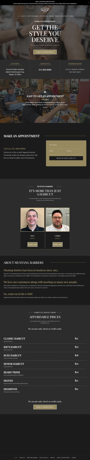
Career (71, 16)
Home (18, 16)
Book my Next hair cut (66, 158)
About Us (24, 16)
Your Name (53, 145)
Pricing (51, 16)
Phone (69, 151)
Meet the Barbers (33, 16)
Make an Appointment (61, 16)
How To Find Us (43, 16)
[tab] (42, 120)
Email (51, 151)
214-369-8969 (18, 148)
